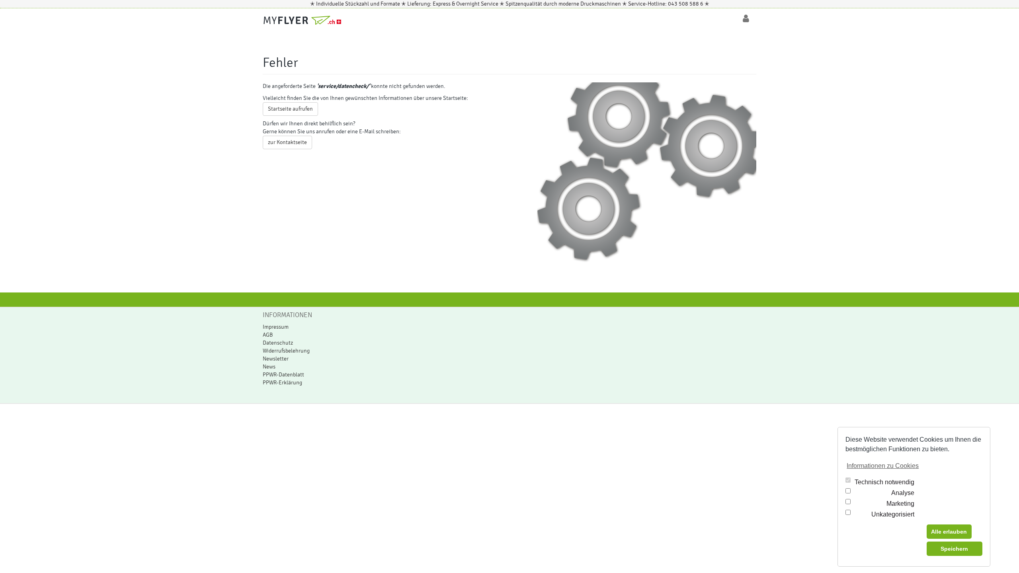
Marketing (900, 503)
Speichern (954, 549)
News (269, 367)
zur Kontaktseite (287, 142)
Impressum (276, 327)
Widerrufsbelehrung (286, 351)
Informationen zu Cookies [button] (883, 465)
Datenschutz (278, 343)
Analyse (902, 492)
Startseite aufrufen (290, 109)
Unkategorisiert (892, 514)
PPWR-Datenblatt (283, 375)
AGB (268, 335)
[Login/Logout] (746, 19)
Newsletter (276, 359)
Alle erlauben (949, 531)
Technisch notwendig (884, 482)
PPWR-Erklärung (282, 383)
